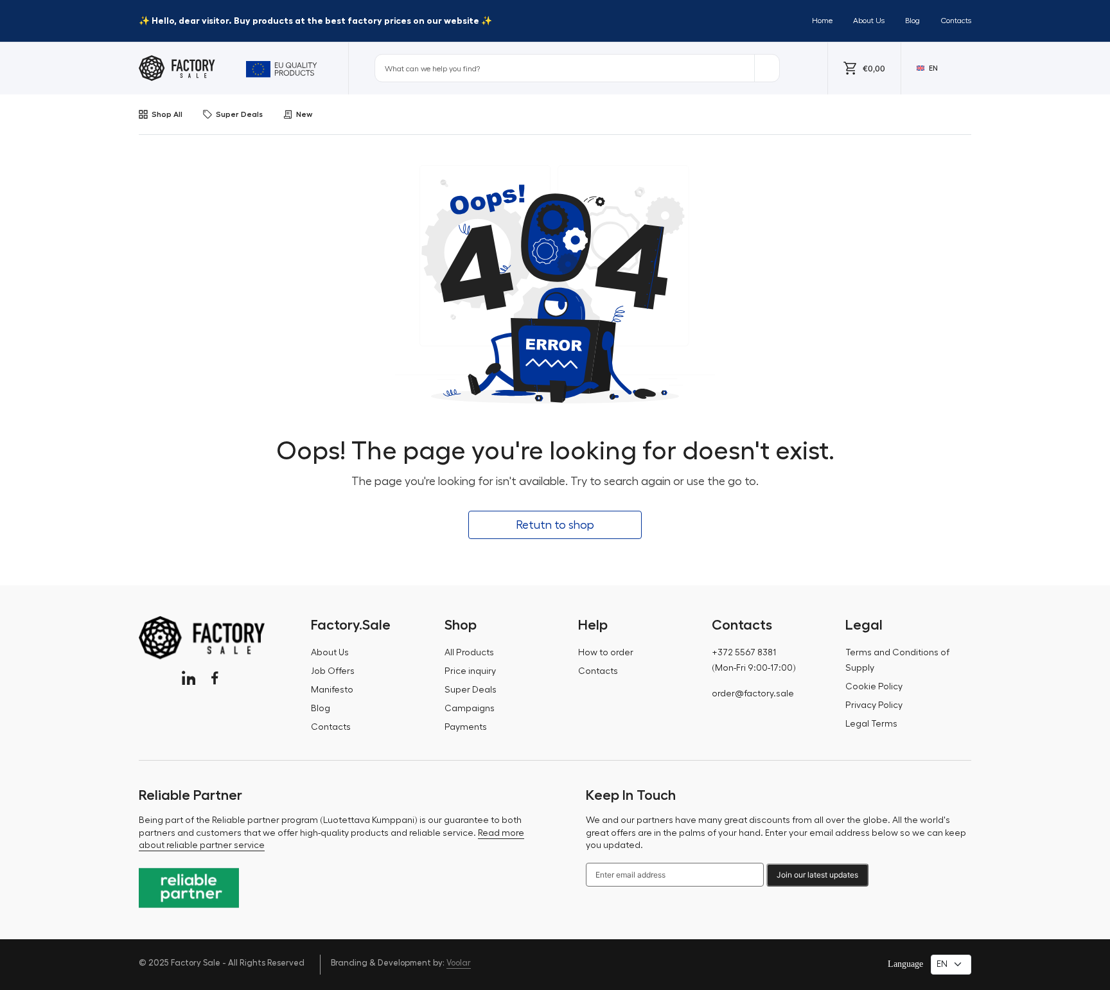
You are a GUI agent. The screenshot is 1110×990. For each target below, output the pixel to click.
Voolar (458, 963)
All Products (469, 652)
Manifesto (332, 689)
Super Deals (239, 114)
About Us (869, 20)
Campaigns (470, 708)
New (304, 114)
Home (822, 20)
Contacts (955, 20)
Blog (912, 20)
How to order (605, 652)
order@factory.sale (753, 693)
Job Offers (333, 671)
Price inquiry (470, 671)
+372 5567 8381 (744, 652)
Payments (466, 727)
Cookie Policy (874, 686)
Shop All (167, 114)
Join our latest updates (817, 875)
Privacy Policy (874, 705)
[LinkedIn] (189, 678)
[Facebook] (215, 678)
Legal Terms (871, 724)
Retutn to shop (555, 525)
